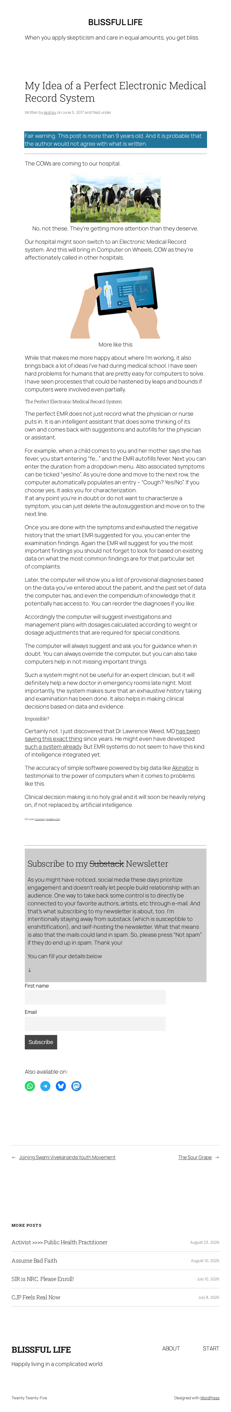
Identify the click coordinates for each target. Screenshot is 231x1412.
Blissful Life (115, 22)
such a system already (53, 746)
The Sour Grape (195, 1157)
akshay (50, 112)
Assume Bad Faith (34, 1260)
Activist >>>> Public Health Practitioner (59, 1242)
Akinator (183, 768)
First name (37, 985)
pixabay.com (53, 819)
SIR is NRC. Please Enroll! (43, 1279)
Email (31, 1011)
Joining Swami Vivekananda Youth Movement (67, 1157)
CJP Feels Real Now (36, 1297)
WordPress (209, 1397)
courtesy (40, 819)
